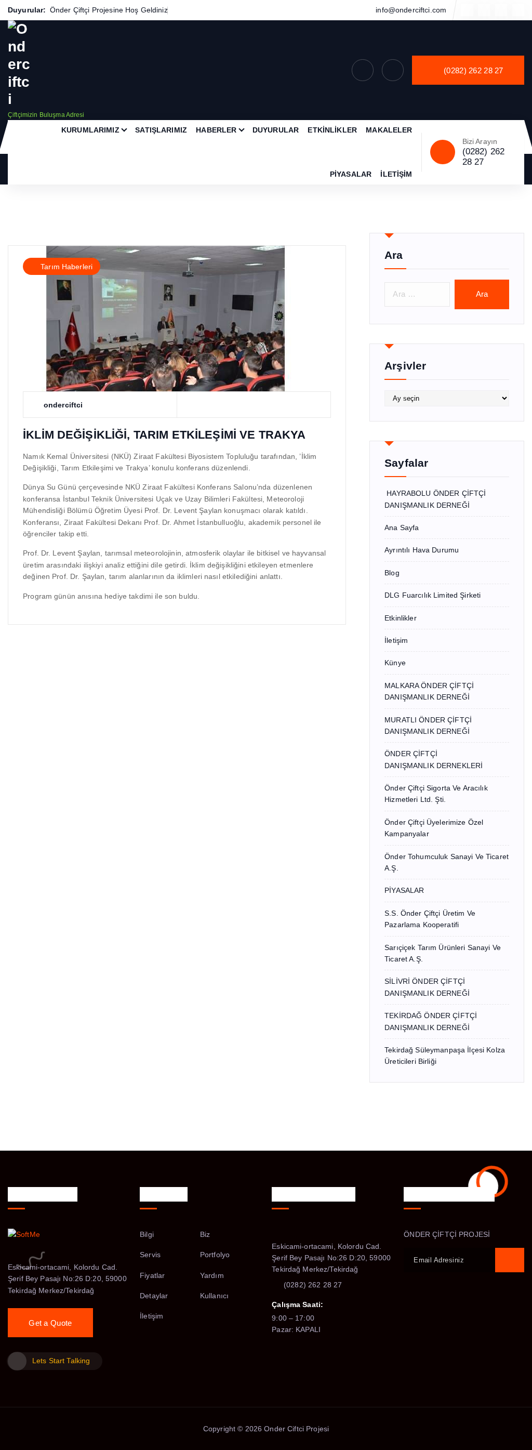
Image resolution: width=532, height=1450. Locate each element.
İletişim (396, 640)
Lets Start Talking (61, 1360)
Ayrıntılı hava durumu (421, 550)
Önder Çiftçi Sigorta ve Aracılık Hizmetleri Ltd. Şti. (435, 793)
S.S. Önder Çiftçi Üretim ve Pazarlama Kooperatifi (429, 919)
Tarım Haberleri (66, 266)
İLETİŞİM (396, 174)
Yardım (212, 1275)
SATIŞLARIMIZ (161, 130)
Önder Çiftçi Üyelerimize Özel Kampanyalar (433, 828)
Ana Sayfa (401, 527)
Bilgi (147, 1234)
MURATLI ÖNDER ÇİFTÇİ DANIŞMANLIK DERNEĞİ (428, 725)
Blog (392, 573)
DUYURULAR (275, 130)
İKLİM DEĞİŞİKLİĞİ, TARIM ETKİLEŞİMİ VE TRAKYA (164, 434)
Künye (395, 662)
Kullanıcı (214, 1295)
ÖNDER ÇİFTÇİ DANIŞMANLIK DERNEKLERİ (433, 759)
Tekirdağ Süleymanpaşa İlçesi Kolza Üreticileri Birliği (444, 1055)
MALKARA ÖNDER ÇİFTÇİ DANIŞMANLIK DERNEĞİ (429, 691)
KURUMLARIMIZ (90, 130)
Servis (150, 1254)
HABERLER (216, 130)
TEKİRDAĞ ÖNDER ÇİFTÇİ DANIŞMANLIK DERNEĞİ (430, 1021)
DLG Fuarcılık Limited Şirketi (432, 595)
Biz (205, 1234)
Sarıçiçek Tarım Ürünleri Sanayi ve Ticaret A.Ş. (442, 953)
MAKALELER (389, 130)
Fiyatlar (152, 1275)
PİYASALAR (350, 174)
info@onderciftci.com (411, 10)
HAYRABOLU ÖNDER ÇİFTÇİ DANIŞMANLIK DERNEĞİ (435, 499)
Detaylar (154, 1295)
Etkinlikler (400, 618)
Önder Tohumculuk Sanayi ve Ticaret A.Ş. (446, 862)
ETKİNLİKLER (332, 130)
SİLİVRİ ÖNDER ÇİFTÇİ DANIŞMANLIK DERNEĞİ (427, 987)
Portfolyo (215, 1254)
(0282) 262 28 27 (483, 157)
